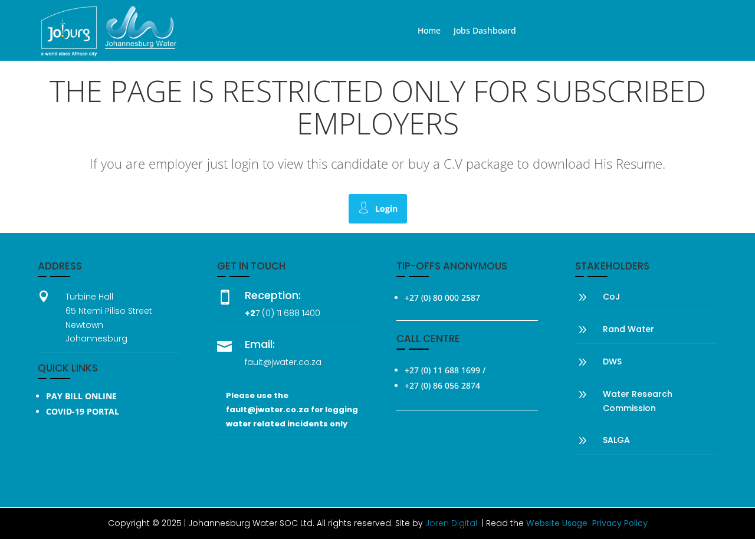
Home (429, 31)
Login (386, 208)
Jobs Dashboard (485, 31)
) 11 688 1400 (295, 313)
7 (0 (263, 313)
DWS (612, 361)
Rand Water (628, 329)
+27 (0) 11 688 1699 (442, 370)
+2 (250, 313)
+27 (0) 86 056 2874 (442, 385)
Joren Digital (451, 523)
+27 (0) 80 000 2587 (442, 297)
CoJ (611, 297)
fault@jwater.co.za (283, 362)
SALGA (616, 440)
